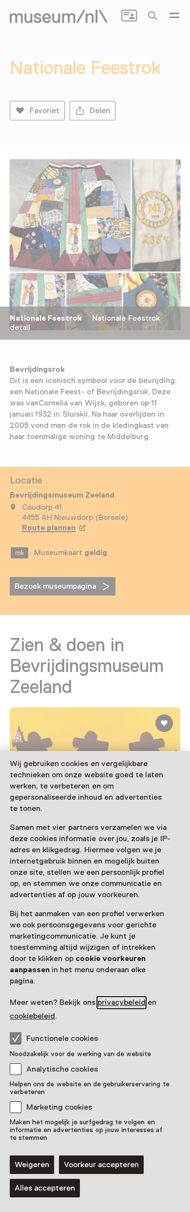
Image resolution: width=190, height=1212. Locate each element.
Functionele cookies (62, 1038)
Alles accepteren (45, 1188)
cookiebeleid (32, 1016)
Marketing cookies (59, 1107)
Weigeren (32, 1164)
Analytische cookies (62, 1069)
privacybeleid (121, 1002)
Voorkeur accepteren (101, 1164)
